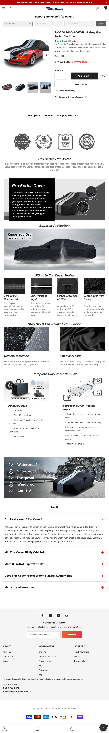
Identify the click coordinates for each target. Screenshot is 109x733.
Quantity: (58, 70)
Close (107, 3)
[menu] (3, 8)
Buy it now (81, 84)
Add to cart (85, 76)
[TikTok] (58, 616)
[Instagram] (50, 616)
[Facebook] (42, 616)
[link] (38, 728)
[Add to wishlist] (103, 76)
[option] (26, 54)
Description (34, 115)
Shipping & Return (67, 115)
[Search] (11, 8)
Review (49, 115)
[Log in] (97, 8)
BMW (63, 56)
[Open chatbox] (103, 727)
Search (101, 24)
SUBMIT (72, 634)
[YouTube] (67, 616)
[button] (6, 55)
